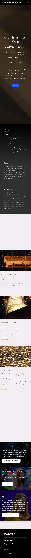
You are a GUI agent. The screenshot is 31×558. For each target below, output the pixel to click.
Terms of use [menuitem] (7, 553)
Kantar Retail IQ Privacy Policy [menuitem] (12, 556)
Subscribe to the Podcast (11, 460)
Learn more (7, 483)
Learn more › (5, 289)
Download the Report (10, 515)
